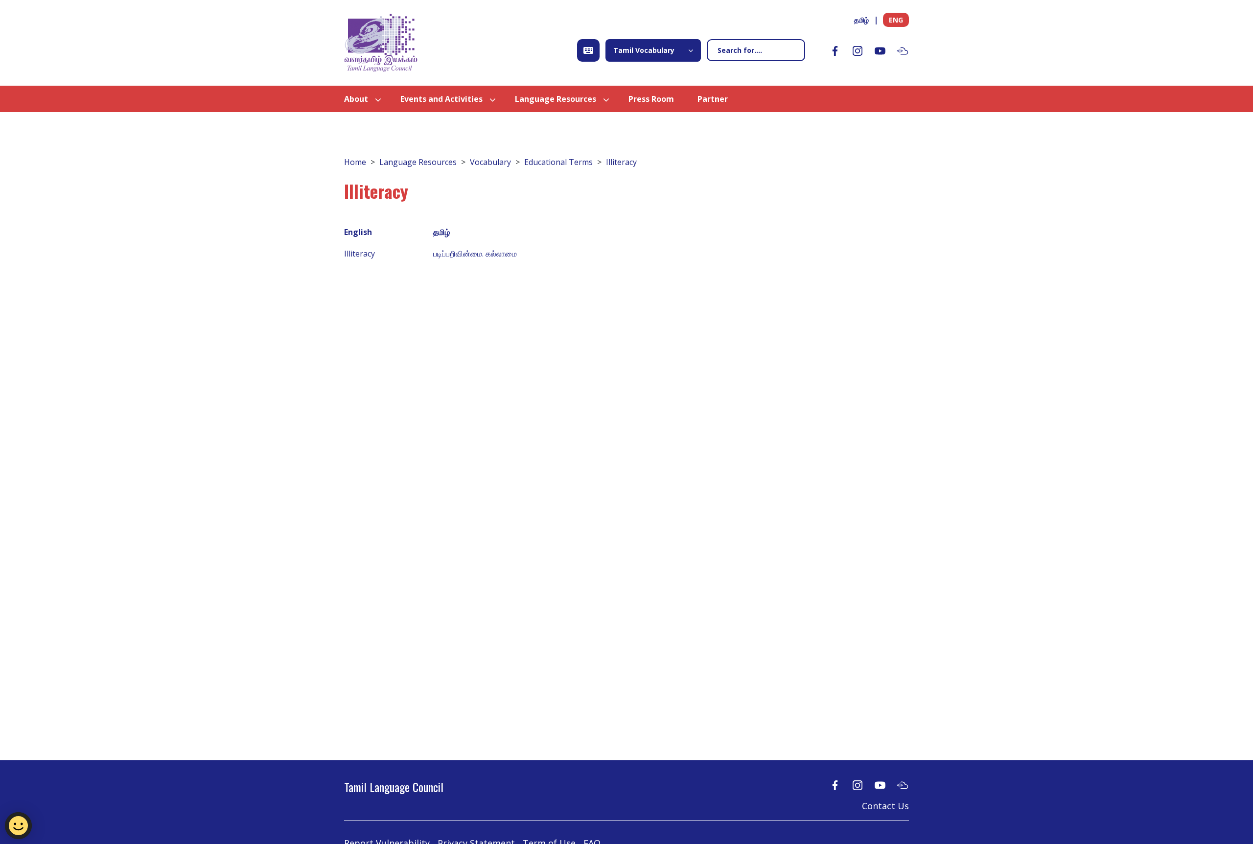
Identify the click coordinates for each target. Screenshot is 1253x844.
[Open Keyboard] (588, 50)
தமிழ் (861, 19)
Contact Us (885, 806)
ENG (896, 19)
